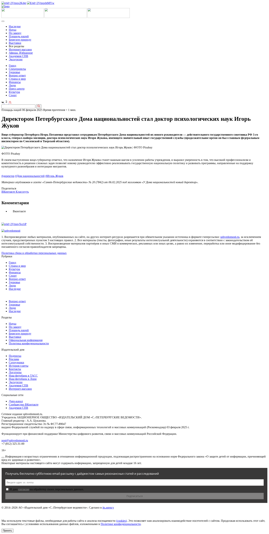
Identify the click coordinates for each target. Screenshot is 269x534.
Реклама (14, 359)
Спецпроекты (17, 68)
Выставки (15, 42)
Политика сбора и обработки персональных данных (34, 253)
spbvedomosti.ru (229, 236)
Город (12, 65)
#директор (7, 176)
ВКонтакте (8, 191)
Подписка (15, 355)
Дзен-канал (16, 401)
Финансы (15, 82)
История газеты (18, 365)
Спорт (13, 95)
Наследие (15, 26)
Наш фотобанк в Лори (23, 378)
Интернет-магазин (20, 49)
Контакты (15, 369)
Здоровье (14, 72)
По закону (15, 33)
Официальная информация (25, 340)
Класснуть (22, 191)
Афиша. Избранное (21, 52)
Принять (7, 530)
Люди (12, 85)
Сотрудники (16, 362)
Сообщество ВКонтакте (23, 404)
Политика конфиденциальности (29, 343)
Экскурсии (16, 59)
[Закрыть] (2, 457)
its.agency (108, 507)
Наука (12, 29)
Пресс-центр (17, 88)
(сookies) (121, 520)
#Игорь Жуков (54, 176)
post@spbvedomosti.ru (14, 440)
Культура (14, 92)
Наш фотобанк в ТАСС (23, 375)
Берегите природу (20, 39)
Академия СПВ (18, 56)
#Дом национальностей (30, 176)
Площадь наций (19, 36)
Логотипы (15, 372)
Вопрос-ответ (17, 75)
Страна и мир (17, 78)
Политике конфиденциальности (121, 524)
